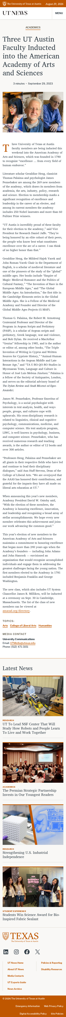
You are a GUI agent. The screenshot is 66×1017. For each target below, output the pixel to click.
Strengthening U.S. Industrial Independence (25, 854)
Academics (33, 27)
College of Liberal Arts (23, 625)
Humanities (45, 625)
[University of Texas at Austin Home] (22, 4)
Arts (5, 625)
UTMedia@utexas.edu (22, 643)
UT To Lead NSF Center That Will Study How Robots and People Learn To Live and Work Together (31, 728)
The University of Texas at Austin (28, 998)
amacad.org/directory (16, 610)
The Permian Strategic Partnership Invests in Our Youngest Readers (29, 792)
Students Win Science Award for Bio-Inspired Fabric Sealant (31, 917)
